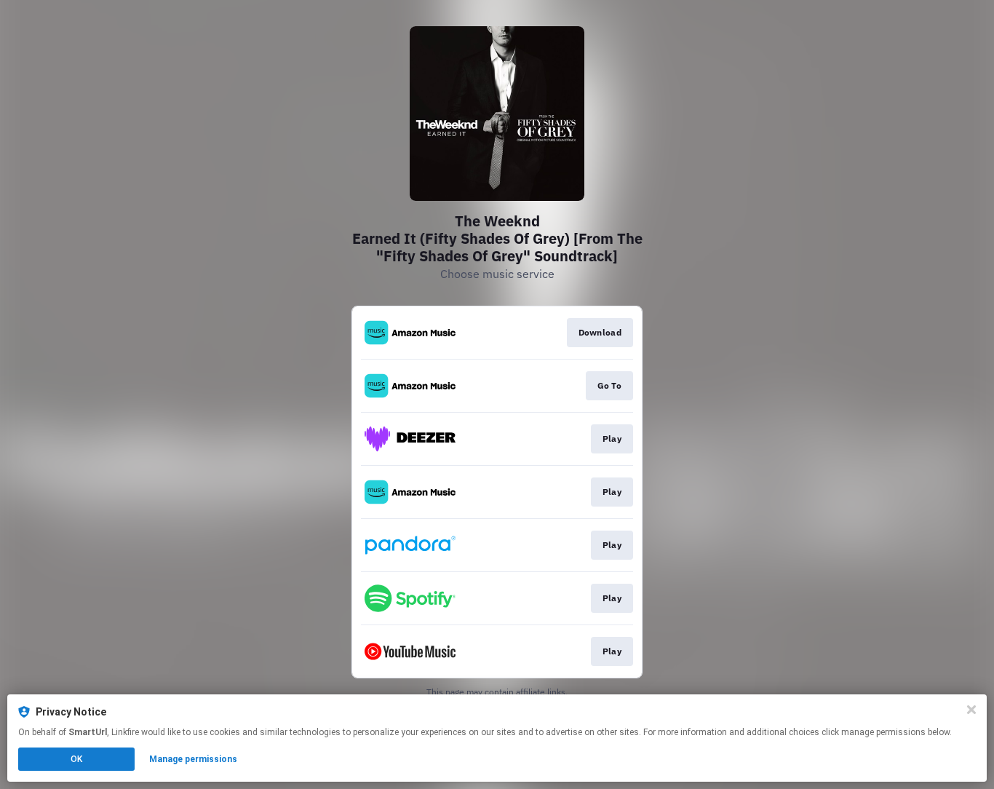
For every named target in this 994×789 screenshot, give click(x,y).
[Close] (971, 709)
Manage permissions (193, 759)
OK (76, 759)
